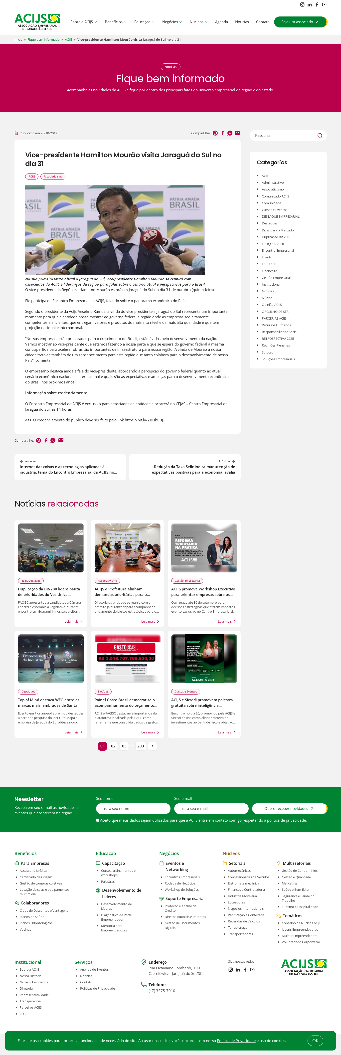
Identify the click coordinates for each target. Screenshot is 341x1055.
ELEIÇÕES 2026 (30, 580)
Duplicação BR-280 (275, 237)
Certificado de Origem (36, 877)
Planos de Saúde (32, 916)
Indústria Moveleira (242, 896)
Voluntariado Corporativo (301, 942)
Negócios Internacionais (246, 908)
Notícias (242, 21)
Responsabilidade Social (279, 332)
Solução (268, 352)
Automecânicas (239, 870)
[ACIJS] (37, 22)
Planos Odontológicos (36, 923)
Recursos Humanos (276, 325)
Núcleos (196, 21)
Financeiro (269, 271)
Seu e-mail (183, 798)
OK (315, 1041)
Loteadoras (236, 902)
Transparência (30, 1001)
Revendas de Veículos (244, 921)
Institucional (271, 284)
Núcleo (267, 298)
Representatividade (34, 995)
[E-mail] (238, 133)
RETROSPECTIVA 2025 (278, 338)
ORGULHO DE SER (275, 311)
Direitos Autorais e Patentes (185, 916)
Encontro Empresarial (278, 250)
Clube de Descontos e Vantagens (44, 910)
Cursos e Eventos (186, 691)
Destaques (28, 691)
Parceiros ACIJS (31, 1007)
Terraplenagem (239, 927)
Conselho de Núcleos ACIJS (301, 923)
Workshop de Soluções (182, 889)
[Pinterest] (215, 133)
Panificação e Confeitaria (246, 915)
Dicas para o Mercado (278, 230)
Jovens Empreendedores (300, 929)
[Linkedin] (309, 4)
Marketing (289, 883)
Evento (267, 257)
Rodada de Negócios (180, 883)
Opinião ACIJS (272, 304)
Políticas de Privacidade (97, 988)
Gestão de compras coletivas (41, 883)
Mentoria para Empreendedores (114, 927)
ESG (22, 1014)
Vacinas (25, 929)
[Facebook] (316, 4)
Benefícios (114, 21)
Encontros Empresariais (182, 877)
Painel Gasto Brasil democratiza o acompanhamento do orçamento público (125, 705)
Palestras (108, 881)
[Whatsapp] (230, 133)
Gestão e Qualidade (296, 877)
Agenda (221, 21)
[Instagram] (302, 4)
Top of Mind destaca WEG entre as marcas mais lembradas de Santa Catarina (48, 705)
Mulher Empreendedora (300, 935)
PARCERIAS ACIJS (274, 318)
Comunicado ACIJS (275, 196)
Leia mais (71, 621)
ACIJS (68, 39)
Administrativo (273, 182)
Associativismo (53, 176)
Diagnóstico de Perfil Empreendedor (116, 917)
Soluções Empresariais (278, 359)
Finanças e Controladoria (246, 889)
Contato (263, 21)
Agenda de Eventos (94, 969)
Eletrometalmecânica (243, 883)
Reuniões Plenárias (276, 345)
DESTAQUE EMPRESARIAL (281, 216)
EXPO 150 (269, 264)
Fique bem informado (43, 39)
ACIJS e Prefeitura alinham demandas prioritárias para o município (121, 594)
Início (18, 39)
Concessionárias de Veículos (248, 877)
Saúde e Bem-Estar (296, 889)
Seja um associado (297, 21)
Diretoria (26, 988)
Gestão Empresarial (187, 580)
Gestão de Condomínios (300, 870)
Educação (142, 21)
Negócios (170, 21)
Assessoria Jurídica (33, 870)
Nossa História (30, 976)
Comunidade (271, 203)
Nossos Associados (34, 982)
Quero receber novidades (286, 808)
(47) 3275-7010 (162, 990)
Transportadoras (240, 934)
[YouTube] (324, 4)
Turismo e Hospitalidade (300, 906)
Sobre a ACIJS (81, 21)
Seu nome (104, 798)
